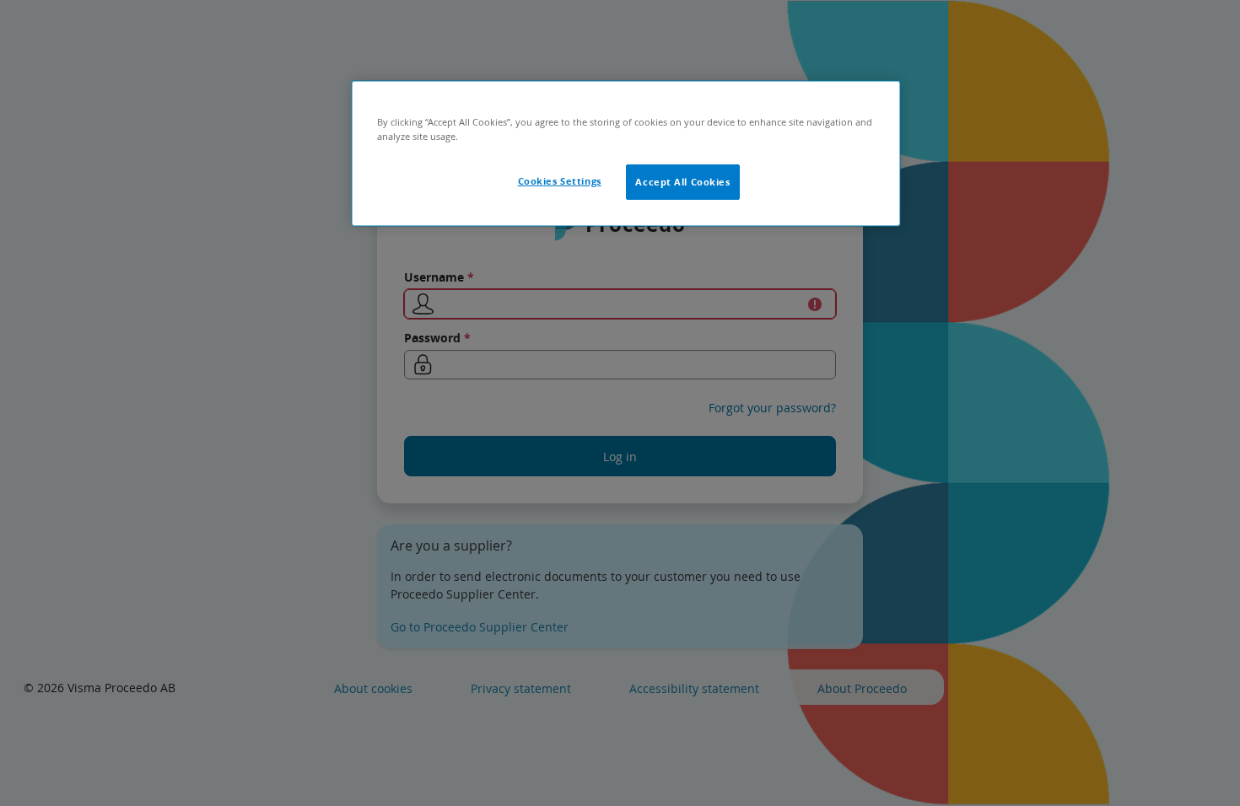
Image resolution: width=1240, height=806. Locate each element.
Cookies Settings (559, 181)
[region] (626, 153)
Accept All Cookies (682, 181)
